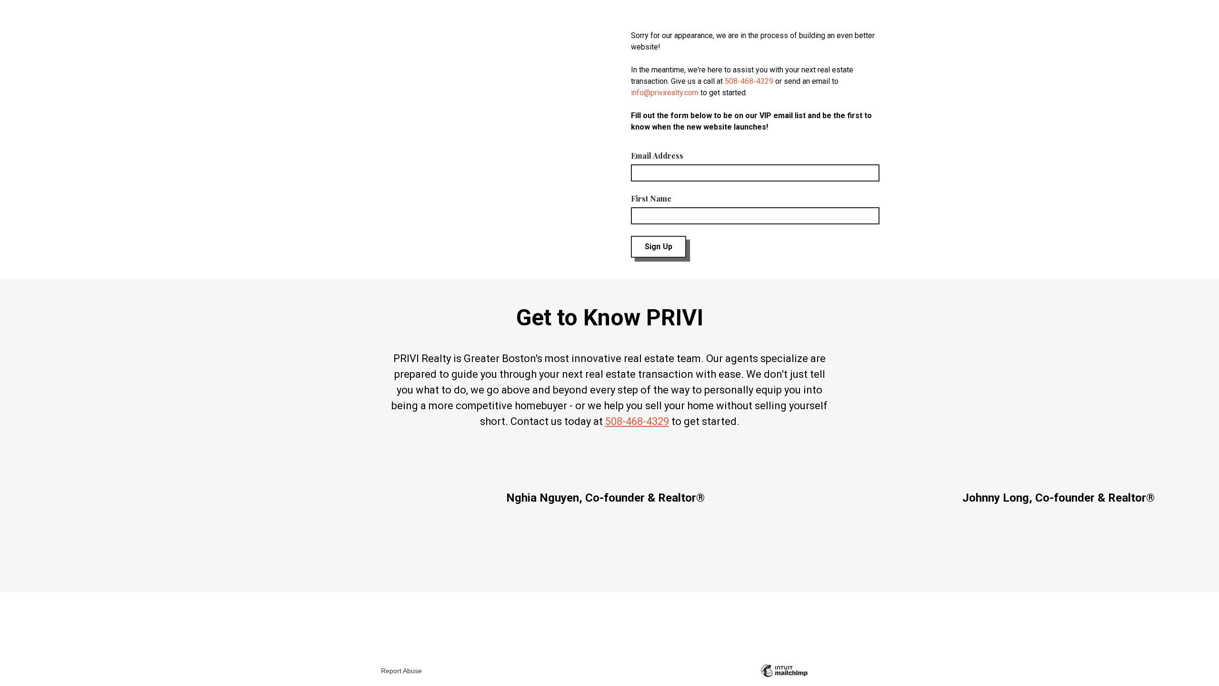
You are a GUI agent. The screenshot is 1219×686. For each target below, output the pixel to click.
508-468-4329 (749, 81)
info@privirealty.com (665, 92)
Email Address (657, 156)
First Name (651, 198)
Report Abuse (401, 671)
